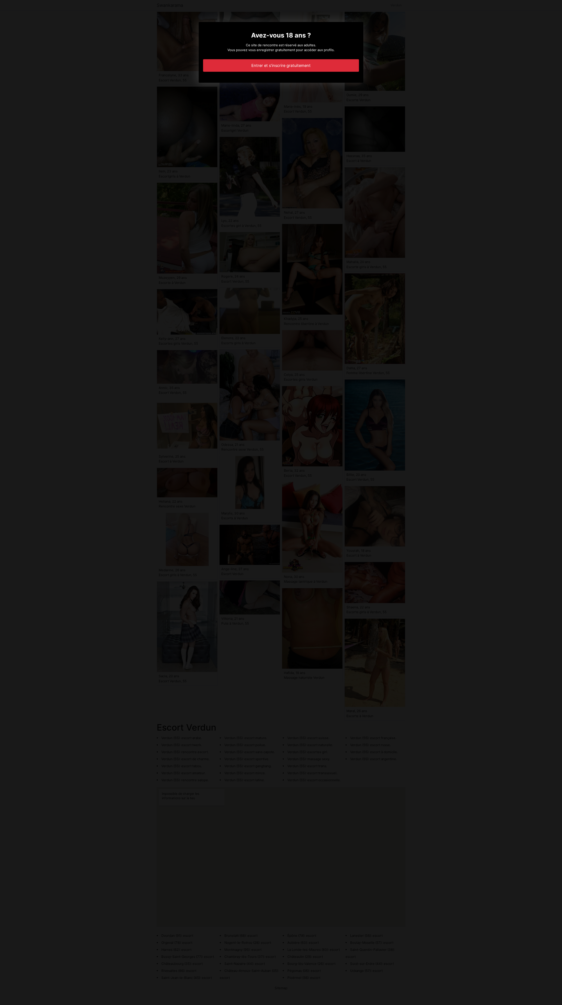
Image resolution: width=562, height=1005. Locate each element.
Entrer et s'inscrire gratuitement (281, 65)
